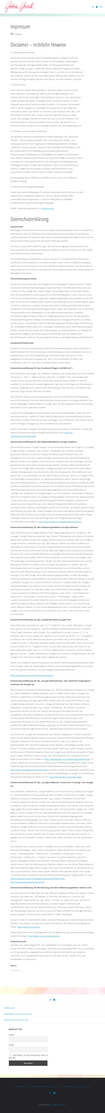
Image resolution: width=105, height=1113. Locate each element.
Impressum (9, 1008)
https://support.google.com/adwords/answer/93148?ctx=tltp (38, 878)
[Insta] (97, 7)
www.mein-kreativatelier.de (18, 1014)
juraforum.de (48, 208)
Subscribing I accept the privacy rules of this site (28, 1056)
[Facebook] (93, 7)
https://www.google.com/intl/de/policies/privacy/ (32, 675)
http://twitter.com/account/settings (44, 936)
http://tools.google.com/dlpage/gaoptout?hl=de (60, 521)
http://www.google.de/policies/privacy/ (28, 882)
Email (11, 1045)
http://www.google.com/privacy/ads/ (65, 777)
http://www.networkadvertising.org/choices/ (30, 770)
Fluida (51, 1104)
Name (11, 1034)
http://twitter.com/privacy (29, 927)
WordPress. (61, 1104)
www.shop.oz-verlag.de (16, 1020)
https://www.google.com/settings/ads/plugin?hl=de (67, 759)
